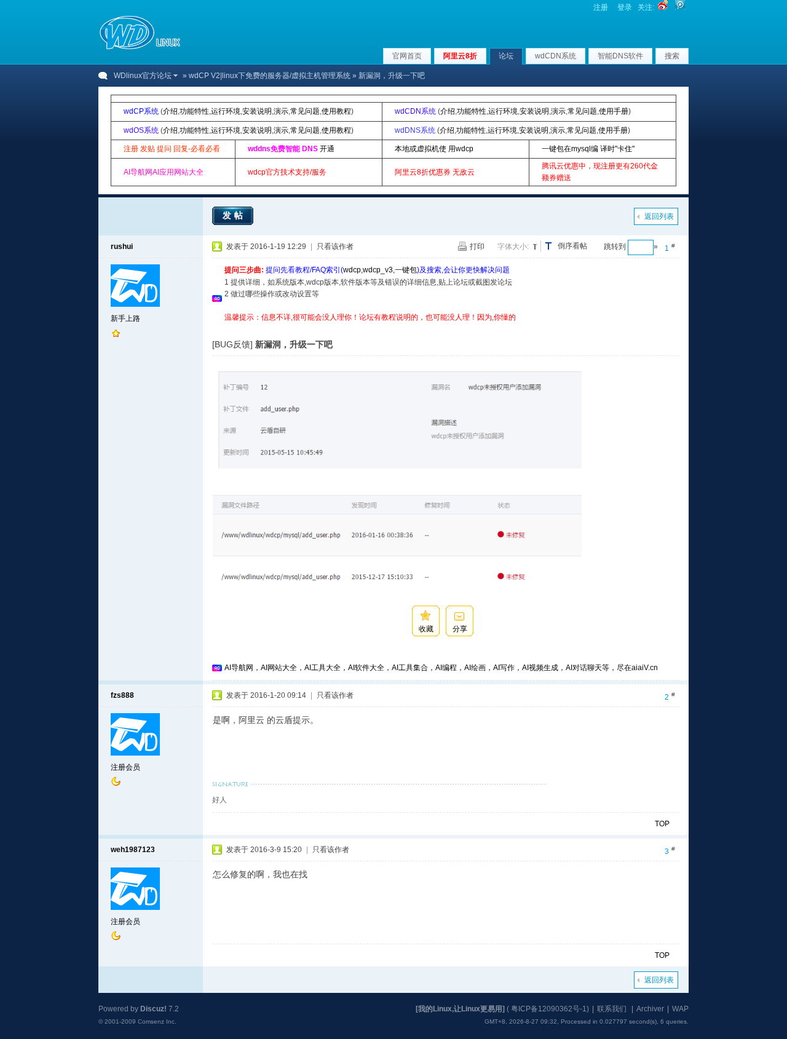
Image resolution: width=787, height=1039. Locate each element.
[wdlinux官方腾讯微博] (680, 7)
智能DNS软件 (620, 56)
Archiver (650, 1009)
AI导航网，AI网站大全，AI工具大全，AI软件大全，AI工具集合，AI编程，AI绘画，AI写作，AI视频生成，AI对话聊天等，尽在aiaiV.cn (441, 667)
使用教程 (336, 111)
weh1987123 (133, 849)
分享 (460, 629)
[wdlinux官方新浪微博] (663, 7)
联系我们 (612, 1009)
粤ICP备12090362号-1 (549, 1009)
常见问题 (305, 111)
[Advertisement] (448, 328)
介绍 (170, 111)
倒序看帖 (572, 246)
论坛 (506, 56)
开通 (327, 148)
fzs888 (122, 695)
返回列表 (659, 216)
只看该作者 (335, 246)
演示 (281, 111)
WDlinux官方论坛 (143, 75)
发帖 (234, 215)
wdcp (352, 270)
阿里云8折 (460, 56)
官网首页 (407, 56)
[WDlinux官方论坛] (139, 48)
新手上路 (125, 318)
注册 (600, 7)
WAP (680, 1009)
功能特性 (194, 111)
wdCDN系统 (555, 56)
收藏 (426, 629)
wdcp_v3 (378, 270)
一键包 (406, 270)
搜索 (672, 56)
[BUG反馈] (232, 344)
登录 (624, 7)
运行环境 (225, 111)
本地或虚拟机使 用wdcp (434, 148)
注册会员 (125, 767)
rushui (122, 246)
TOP (662, 824)
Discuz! (153, 1009)
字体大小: (513, 246)
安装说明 (257, 111)
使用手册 (613, 111)
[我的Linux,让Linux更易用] (460, 1009)
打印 (477, 246)
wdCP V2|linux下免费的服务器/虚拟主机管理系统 (269, 75)
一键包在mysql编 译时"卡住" (588, 148)
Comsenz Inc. (157, 1021)
